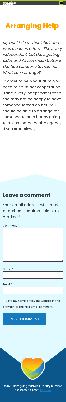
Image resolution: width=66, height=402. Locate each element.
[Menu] (61, 3)
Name (8, 269)
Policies (46, 390)
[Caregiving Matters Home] (20, 3)
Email (7, 284)
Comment (11, 226)
